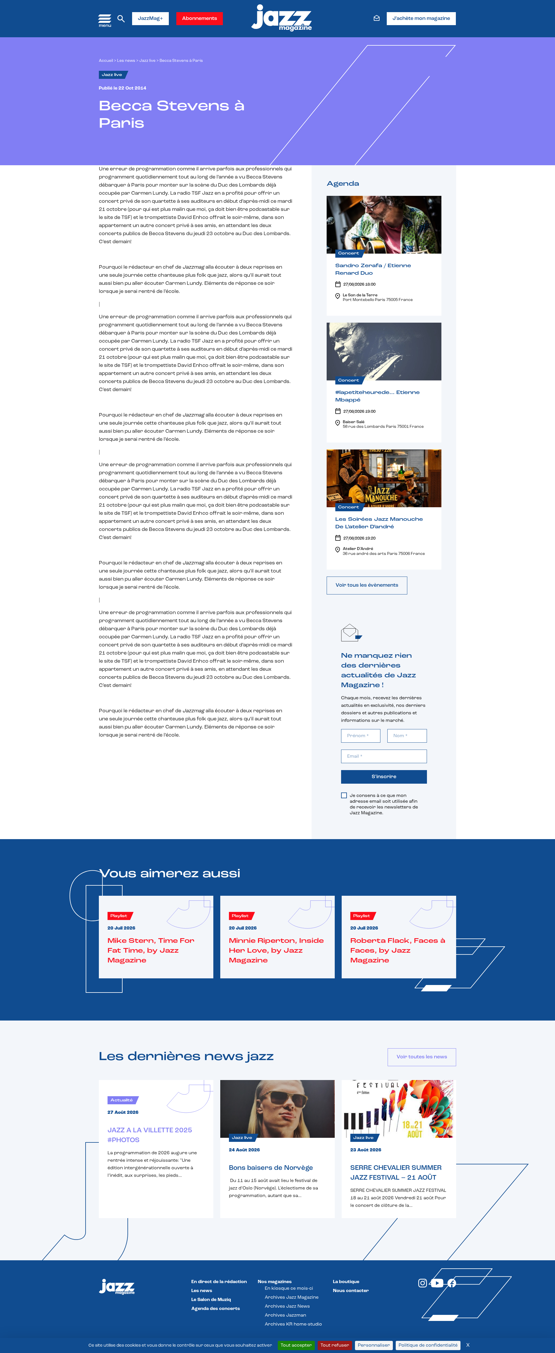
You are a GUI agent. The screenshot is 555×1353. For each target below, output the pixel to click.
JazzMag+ (150, 18)
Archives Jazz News (287, 1306)
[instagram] (422, 1286)
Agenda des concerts (215, 1308)
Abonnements (199, 18)
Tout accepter (296, 1345)
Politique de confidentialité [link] (428, 1345)
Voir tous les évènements (367, 585)
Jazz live (147, 61)
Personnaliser (374, 1345)
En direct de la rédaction (219, 1282)
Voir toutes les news (422, 1057)
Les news (126, 61)
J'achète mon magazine (421, 18)
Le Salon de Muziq (211, 1300)
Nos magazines (275, 1282)
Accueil (106, 61)
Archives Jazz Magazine (292, 1297)
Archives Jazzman (285, 1315)
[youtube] (437, 1286)
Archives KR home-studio (293, 1324)
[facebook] (451, 1286)
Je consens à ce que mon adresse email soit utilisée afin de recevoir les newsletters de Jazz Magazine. (384, 804)
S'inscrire (384, 777)
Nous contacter (351, 1291)
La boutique (346, 1282)
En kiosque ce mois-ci (289, 1288)
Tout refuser (335, 1345)
